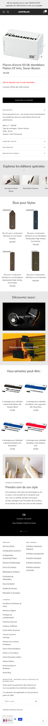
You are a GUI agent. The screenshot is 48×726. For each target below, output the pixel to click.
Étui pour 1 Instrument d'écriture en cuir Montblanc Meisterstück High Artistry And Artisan (35, 237)
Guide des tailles (9, 141)
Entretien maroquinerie (35, 553)
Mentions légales (9, 610)
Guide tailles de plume (11, 630)
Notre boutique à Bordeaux (9, 667)
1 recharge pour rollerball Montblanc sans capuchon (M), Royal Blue (36, 404)
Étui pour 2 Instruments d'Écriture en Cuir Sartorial (36, 276)
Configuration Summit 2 (12, 551)
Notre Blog (7, 673)
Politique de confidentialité (8, 616)
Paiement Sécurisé (10, 622)
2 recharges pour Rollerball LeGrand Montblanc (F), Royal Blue (12, 443)
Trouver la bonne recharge (9, 635)
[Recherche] (8, 12)
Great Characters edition (12, 657)
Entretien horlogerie (33, 558)
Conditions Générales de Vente (12, 604)
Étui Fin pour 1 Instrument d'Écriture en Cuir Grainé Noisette (12, 236)
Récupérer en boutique (11, 593)
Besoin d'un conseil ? (11, 153)
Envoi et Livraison (9, 567)
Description (7, 110)
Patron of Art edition (11, 653)
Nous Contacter (9, 584)
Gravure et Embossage (11, 563)
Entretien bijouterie (33, 563)
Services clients (8, 546)
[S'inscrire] (36, 701)
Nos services (8, 147)
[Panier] (44, 12)
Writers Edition (8, 661)
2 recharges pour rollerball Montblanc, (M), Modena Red (36, 443)
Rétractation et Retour (11, 572)
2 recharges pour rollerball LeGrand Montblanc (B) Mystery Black (12, 404)
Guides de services (10, 588)
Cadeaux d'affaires (10, 626)
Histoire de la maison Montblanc (11, 643)
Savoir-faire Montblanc (11, 649)
